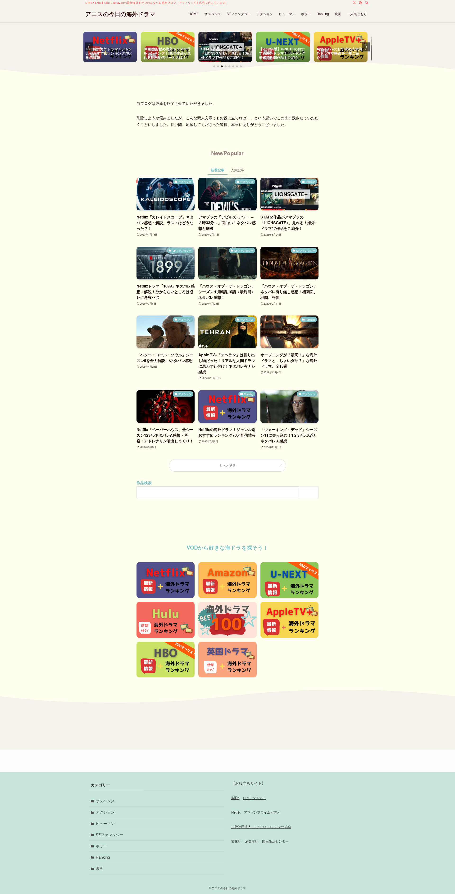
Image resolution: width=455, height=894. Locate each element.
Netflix (236, 812)
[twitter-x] (354, 2)
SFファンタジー (109, 834)
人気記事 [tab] (237, 169)
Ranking (103, 857)
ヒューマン (105, 823)
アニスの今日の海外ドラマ (120, 14)
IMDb (235, 797)
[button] (214, 66)
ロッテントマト (254, 797)
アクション (105, 812)
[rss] (360, 2)
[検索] (367, 2)
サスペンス (105, 801)
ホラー (101, 846)
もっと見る (227, 465)
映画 (99, 868)
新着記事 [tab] (217, 169)
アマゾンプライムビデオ (262, 812)
